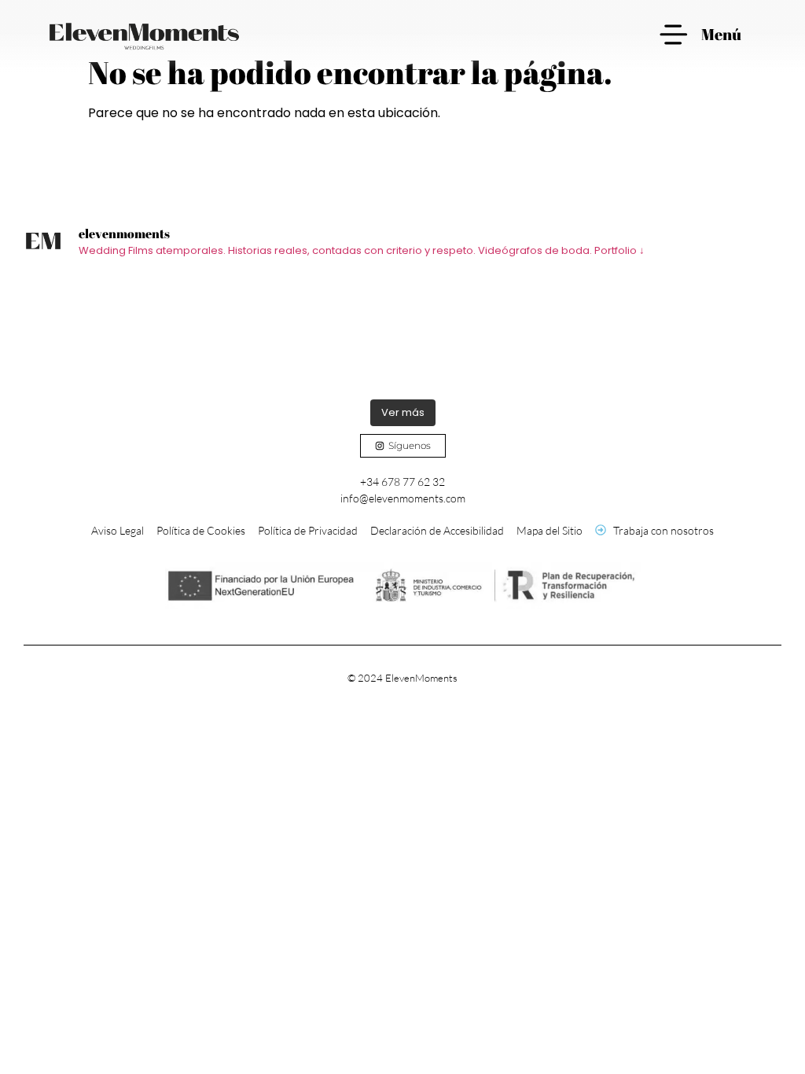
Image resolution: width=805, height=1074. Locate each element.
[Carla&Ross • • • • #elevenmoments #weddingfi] (118, 333)
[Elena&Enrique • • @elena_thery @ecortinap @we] (307, 333)
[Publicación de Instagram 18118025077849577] (686, 333)
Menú (721, 34)
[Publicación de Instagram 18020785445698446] (497, 333)
